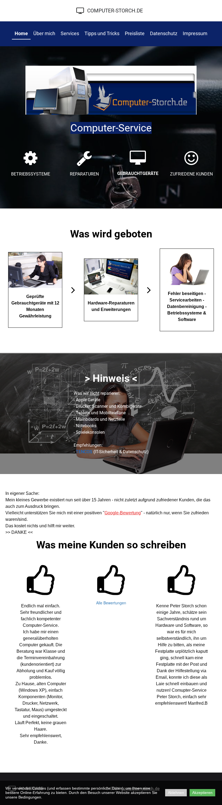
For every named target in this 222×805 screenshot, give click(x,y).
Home (21, 33)
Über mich (44, 33)
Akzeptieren (202, 792)
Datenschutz (163, 33)
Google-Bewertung (123, 513)
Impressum (195, 33)
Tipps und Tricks (101, 33)
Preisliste (135, 33)
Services (70, 33)
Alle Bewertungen (111, 602)
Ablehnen (176, 792)
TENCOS (84, 451)
